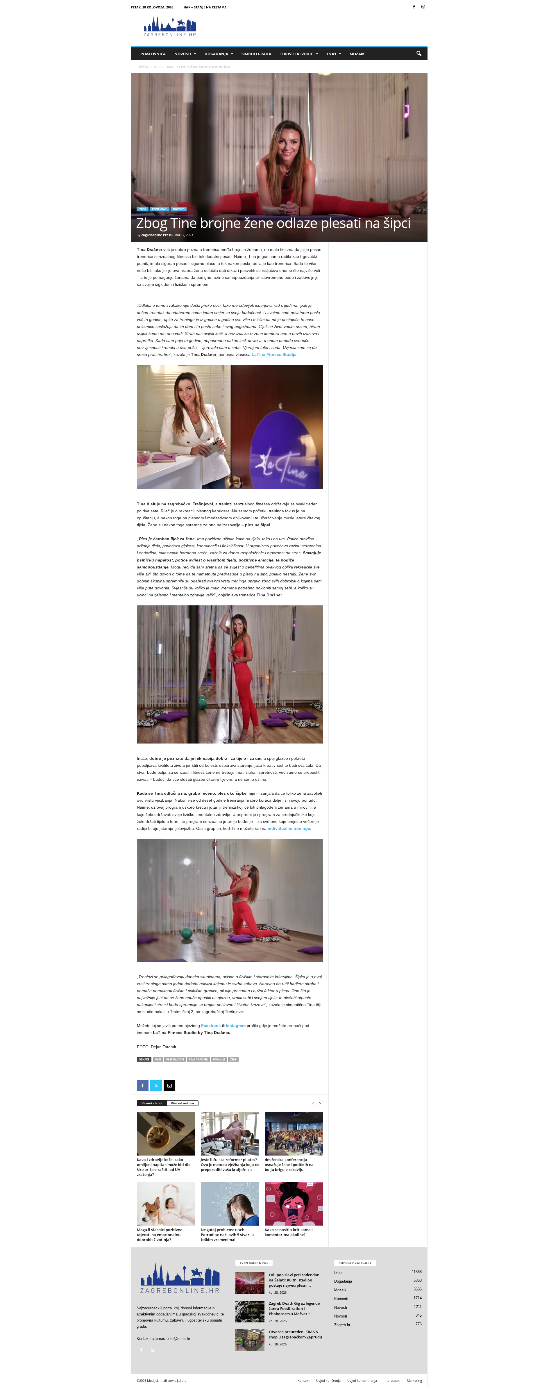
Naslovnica (153, 53)
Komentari (159, 209)
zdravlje (219, 1059)
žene (233, 1059)
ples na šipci (175, 1059)
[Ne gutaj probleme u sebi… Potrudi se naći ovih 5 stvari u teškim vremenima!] (230, 1204)
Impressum (392, 1380)
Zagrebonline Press (156, 235)
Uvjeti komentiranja (362, 1380)
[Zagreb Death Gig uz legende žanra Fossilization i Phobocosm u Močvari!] (249, 1311)
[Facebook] (414, 7)
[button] (418, 53)
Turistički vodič (296, 53)
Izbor (142, 209)
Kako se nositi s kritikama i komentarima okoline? (289, 1232)
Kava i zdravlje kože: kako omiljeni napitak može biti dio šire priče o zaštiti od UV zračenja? (164, 1167)
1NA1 (331, 53)
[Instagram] (423, 7)
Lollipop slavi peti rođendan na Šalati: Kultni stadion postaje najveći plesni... (294, 1280)
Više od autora (182, 1103)
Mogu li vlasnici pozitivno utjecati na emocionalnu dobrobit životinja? (160, 1234)
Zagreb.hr (342, 1325)
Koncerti (341, 1299)
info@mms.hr (178, 1338)
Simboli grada (256, 53)
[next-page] (320, 1103)
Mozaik (357, 53)
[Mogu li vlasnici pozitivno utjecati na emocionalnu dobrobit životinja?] (166, 1204)
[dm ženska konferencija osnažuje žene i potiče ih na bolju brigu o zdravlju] (294, 1134)
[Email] (169, 1085)
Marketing (414, 1380)
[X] (156, 1085)
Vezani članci (152, 1103)
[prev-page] (313, 1103)
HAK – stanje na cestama (205, 7)
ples (158, 1059)
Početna (142, 67)
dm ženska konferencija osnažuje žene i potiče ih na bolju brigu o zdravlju (289, 1164)
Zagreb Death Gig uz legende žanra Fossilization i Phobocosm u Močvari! (294, 1308)
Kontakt (304, 1380)
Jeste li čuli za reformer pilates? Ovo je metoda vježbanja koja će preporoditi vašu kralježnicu (230, 1164)
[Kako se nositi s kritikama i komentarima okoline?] (294, 1204)
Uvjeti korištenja (328, 1380)
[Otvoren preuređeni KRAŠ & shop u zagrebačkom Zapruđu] (249, 1340)
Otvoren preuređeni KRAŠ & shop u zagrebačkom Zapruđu (295, 1334)
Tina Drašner (198, 1059)
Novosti (182, 53)
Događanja (216, 53)
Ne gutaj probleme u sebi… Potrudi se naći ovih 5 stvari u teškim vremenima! (227, 1234)
